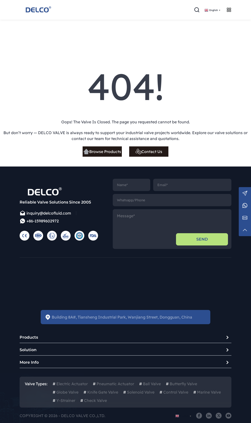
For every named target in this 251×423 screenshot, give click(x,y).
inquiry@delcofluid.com (48, 213)
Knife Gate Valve (101, 392)
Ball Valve (150, 383)
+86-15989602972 (42, 220)
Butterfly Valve (181, 383)
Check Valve (93, 400)
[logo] (38, 9)
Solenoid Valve (138, 392)
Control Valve (174, 392)
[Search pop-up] (196, 9)
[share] (199, 416)
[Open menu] (228, 9)
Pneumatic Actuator (113, 383)
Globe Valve (65, 392)
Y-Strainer (64, 400)
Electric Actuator (70, 383)
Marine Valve (207, 392)
